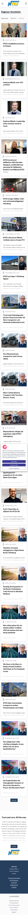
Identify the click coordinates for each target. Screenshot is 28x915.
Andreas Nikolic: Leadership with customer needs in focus (14, 123)
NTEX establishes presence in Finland (13, 45)
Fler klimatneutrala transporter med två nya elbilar (12, 356)
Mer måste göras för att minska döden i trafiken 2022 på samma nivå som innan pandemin (12, 629)
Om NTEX (14, 883)
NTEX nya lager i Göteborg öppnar (13, 277)
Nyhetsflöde (14, 910)
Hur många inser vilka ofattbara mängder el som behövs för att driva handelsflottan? (13, 745)
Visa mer (14, 800)
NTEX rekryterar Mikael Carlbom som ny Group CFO (14, 238)
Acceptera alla (14, 465)
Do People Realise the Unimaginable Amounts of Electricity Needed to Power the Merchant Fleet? (14, 784)
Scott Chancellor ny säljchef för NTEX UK (11, 510)
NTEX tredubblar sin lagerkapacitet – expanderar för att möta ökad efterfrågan (12, 474)
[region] (14, 457)
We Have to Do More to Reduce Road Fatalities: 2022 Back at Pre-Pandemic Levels (14, 667)
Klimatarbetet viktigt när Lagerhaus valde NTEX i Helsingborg (13, 433)
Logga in (14, 912)
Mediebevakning (14, 900)
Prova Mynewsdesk (14, 905)
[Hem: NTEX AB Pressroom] (13, 3)
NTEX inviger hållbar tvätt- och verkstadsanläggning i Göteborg (13, 201)
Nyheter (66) (4, 18)
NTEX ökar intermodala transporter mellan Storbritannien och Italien (13, 705)
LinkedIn (14, 887)
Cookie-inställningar (14, 468)
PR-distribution (14, 903)
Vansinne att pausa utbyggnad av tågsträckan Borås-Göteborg (13, 550)
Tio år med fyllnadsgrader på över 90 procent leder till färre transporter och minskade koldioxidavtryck (14, 318)
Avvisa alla (14, 461)
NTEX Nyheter (14, 880)
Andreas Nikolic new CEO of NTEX (13, 83)
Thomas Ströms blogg (14, 878)
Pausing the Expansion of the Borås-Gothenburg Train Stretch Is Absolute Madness (13, 590)
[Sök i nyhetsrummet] (26, 3)
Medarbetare (14, 885)
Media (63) (13, 18)
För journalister (14, 907)
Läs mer (14, 846)
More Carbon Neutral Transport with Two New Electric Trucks (13, 395)
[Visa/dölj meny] (2, 3)
